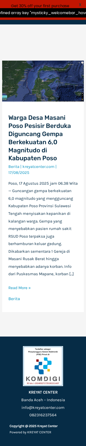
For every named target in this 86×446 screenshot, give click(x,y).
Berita (13, 166)
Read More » (19, 287)
